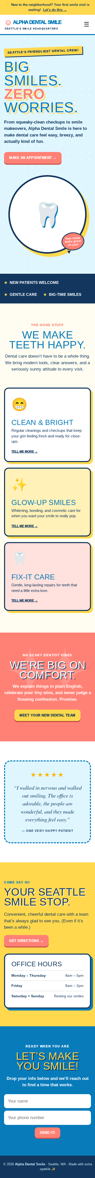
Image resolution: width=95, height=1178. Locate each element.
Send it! (47, 1133)
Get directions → (26, 941)
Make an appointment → (32, 158)
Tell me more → (24, 451)
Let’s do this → (55, 10)
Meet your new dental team (47, 715)
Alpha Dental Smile (32, 24)
